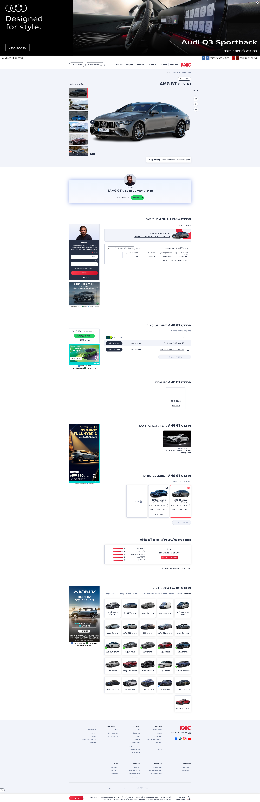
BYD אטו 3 (137, 739)
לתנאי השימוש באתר (79, 268)
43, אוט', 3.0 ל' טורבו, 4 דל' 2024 (152, 236)
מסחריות (164, 594)
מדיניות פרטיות (157, 730)
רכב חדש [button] (119, 65)
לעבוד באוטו (158, 746)
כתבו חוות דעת (166, 568)
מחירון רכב (92, 736)
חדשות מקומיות (186, 767)
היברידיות (150, 594)
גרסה (138, 248)
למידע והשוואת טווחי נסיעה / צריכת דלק (173, 260)
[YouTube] (189, 738)
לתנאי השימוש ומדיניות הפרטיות (114, 799)
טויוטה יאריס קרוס (134, 746)
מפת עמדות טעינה (134, 770)
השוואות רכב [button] (152, 65)
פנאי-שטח (115, 594)
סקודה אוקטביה (135, 749)
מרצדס (183, 72)
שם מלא (95, 253)
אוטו (189, 72)
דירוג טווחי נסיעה (135, 777)
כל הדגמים (187, 594)
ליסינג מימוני (114, 767)
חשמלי (157, 594)
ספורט (135, 594)
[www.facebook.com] (176, 738)
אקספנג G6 (136, 733)
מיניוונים (179, 594)
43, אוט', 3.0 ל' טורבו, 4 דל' (174, 343)
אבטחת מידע (158, 733)
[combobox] (184, 79)
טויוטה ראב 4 (136, 752)
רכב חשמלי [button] (140, 65)
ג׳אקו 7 (138, 736)
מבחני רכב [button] (163, 65)
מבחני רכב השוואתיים (155, 770)
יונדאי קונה (137, 730)
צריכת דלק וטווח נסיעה (89, 739)
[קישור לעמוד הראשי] (186, 65)
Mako (116, 730)
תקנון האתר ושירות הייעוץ (154, 739)
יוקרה (108, 594)
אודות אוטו (159, 743)
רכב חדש (93, 733)
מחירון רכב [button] (129, 65)
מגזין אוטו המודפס (112, 736)
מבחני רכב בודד (157, 767)
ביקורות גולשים (75, 84)
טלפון (96, 260)
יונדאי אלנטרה (136, 743)
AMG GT (176, 72)
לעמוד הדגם (159, 514)
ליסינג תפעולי (114, 770)
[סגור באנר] (257, 2)
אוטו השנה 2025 (113, 733)
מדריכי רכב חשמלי (134, 774)
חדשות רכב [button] (174, 65)
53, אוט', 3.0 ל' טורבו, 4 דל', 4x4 (172, 350)
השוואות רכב (92, 730)
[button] (95, 64)
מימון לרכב (93, 743)
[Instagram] (184, 738)
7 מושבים (172, 594)
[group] (140, 122)
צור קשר (159, 749)
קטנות (122, 594)
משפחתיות (142, 594)
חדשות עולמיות (186, 770)
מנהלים (128, 594)
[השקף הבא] (92, 122)
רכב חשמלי (137, 767)
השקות (160, 777)
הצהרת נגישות (157, 736)
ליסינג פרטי (114, 774)
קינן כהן (180, 225)
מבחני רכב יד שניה (156, 774)
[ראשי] (185, 728)
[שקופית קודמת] (187, 122)
